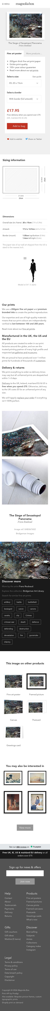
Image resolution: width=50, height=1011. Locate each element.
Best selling (31, 932)
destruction (24, 629)
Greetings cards (33, 916)
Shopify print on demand (12, 1002)
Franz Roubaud (25, 45)
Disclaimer (10, 980)
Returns (8, 916)
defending (8, 629)
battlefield (32, 602)
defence (35, 622)
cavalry (7, 615)
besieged (8, 609)
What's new (31, 919)
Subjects (30, 935)
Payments (9, 908)
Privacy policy (11, 965)
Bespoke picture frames (24, 996)
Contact (8, 898)
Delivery (6, 383)
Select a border (14, 92)
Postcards (30, 912)
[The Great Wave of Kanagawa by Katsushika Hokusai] (13, 778)
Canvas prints (32, 905)
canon (21, 609)
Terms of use (11, 969)
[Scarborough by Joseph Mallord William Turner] (37, 778)
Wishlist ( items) (13, 939)
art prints (34, 70)
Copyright (9, 976)
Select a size (24, 76)
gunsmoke (33, 635)
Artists (29, 939)
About (8, 901)
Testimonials (10, 905)
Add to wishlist (16, 139)
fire (21, 635)
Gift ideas (9, 935)
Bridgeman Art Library (33, 591)
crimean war (9, 622)
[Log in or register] (41, 4)
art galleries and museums (24, 352)
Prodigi (16, 993)
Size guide (37, 76)
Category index (33, 946)
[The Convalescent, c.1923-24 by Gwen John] (37, 802)
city (17, 615)
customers (40, 360)
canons (33, 609)
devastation (9, 635)
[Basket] (46, 4)
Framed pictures (34, 901)
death (23, 622)
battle (19, 602)
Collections (31, 942)
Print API (5, 993)
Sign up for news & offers (25, 867)
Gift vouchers (11, 932)
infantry (7, 642)
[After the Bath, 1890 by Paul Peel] (13, 802)
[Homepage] (25, 4)
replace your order (25, 398)
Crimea (29, 615)
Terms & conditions (14, 962)
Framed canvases (34, 908)
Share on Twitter (35, 139)
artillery (7, 602)
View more (25, 827)
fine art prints (28, 329)
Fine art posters (33, 898)
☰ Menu (6, 4)
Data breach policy (13, 973)
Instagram (31, 949)
